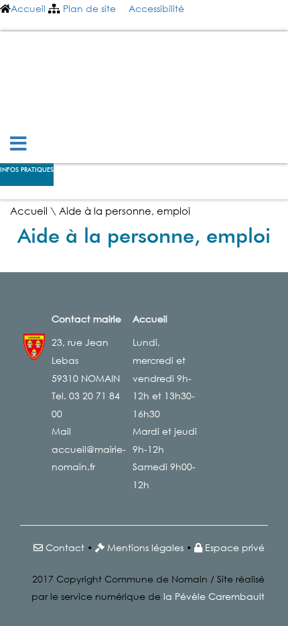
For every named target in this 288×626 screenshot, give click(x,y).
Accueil (28, 8)
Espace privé (235, 547)
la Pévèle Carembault (214, 596)
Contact (65, 547)
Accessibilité (156, 8)
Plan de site (89, 8)
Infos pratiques (27, 170)
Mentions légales (145, 547)
